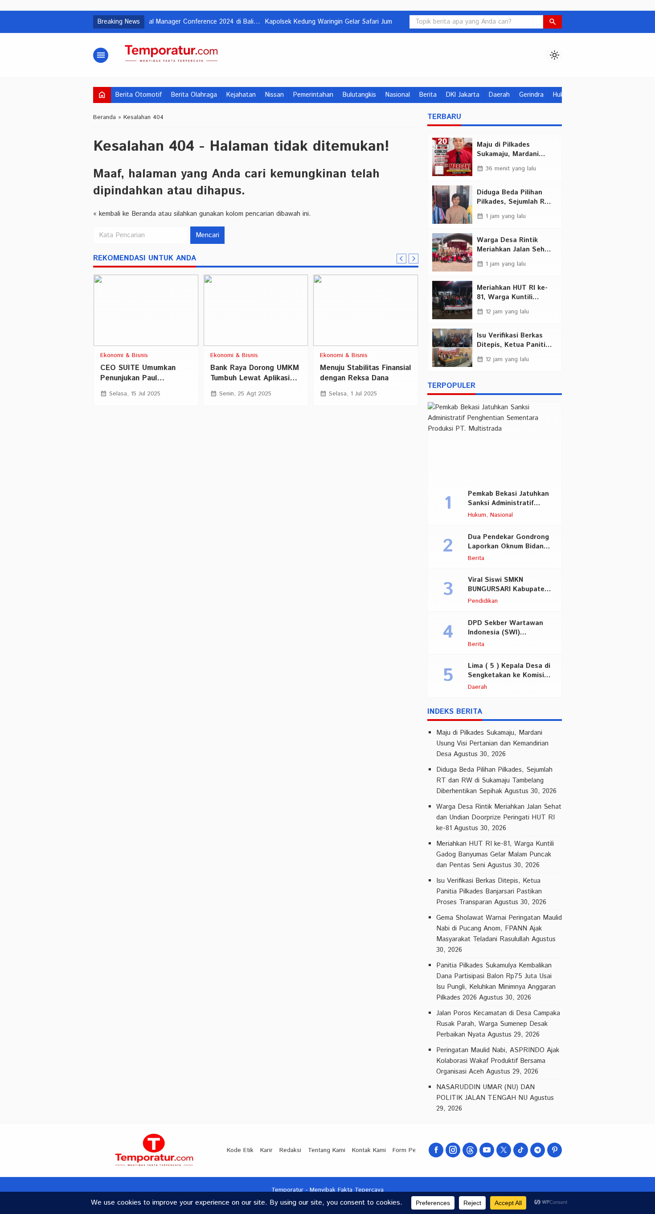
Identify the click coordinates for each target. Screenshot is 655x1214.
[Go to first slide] (413, 258)
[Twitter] (503, 1150)
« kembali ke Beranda (124, 213)
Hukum (477, 515)
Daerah (499, 95)
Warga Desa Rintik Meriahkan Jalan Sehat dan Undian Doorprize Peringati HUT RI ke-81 (498, 817)
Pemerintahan (313, 95)
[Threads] (470, 1150)
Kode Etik (240, 1150)
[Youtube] (486, 1150)
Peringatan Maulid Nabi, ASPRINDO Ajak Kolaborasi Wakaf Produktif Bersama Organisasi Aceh (497, 1060)
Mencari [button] (207, 235)
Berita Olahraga (194, 95)
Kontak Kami (369, 1150)
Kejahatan (241, 95)
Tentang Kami (326, 1150)
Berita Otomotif (138, 95)
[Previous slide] (401, 258)
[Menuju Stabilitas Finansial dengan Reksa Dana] (365, 310)
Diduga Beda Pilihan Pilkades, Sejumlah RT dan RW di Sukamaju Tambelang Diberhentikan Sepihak (494, 780)
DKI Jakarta (462, 95)
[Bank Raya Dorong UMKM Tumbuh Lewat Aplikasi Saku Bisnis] (256, 310)
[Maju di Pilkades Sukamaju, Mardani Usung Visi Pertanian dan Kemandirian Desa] (452, 157)
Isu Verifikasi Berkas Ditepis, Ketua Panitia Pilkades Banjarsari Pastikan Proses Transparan (489, 891)
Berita (428, 95)
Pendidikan (483, 601)
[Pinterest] (554, 1150)
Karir (266, 1150)
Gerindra (531, 95)
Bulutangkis (359, 95)
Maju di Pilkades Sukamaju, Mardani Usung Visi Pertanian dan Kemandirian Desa (492, 743)
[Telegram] (537, 1150)
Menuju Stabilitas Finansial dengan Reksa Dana (365, 372)
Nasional (397, 95)
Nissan (274, 95)
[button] (552, 22)
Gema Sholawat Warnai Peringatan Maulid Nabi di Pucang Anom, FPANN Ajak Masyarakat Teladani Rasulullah (499, 928)
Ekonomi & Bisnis (124, 356)
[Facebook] (436, 1150)
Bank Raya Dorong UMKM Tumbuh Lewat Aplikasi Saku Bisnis (254, 378)
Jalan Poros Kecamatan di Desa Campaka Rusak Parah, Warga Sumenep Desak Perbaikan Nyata (498, 1023)
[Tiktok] (520, 1150)
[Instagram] (453, 1150)
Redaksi (290, 1150)
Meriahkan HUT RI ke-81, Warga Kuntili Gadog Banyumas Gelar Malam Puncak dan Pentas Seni (495, 854)
